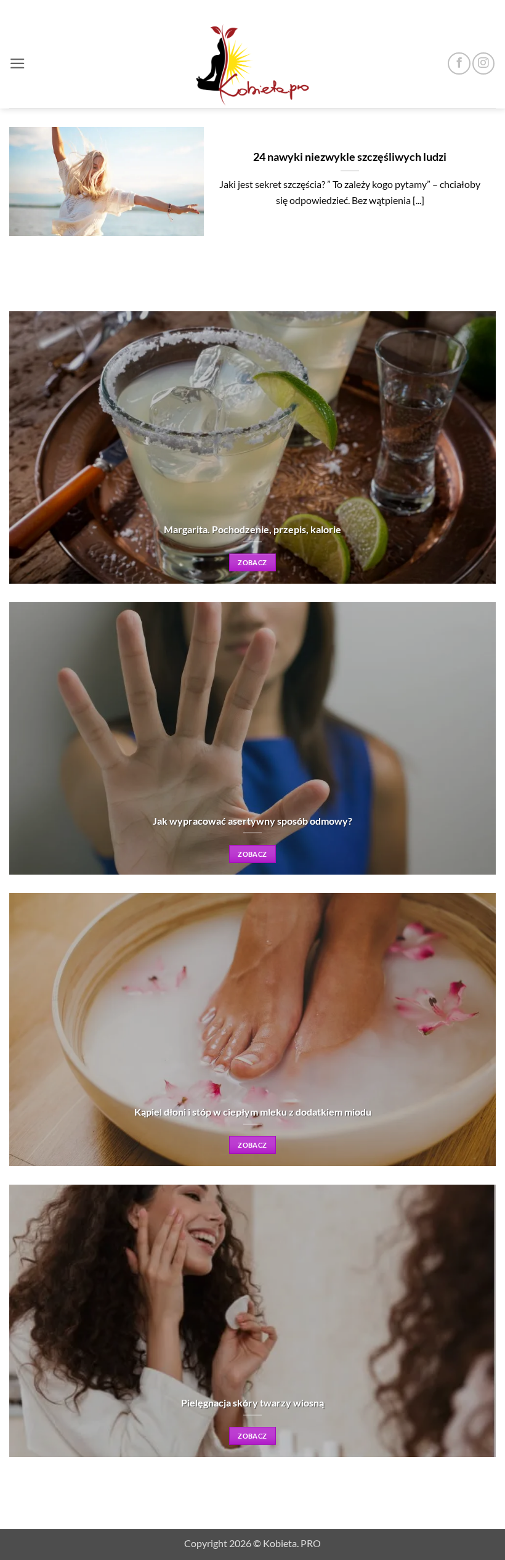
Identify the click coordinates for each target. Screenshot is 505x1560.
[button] (17, 63)
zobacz (252, 562)
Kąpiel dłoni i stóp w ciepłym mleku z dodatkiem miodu (252, 1111)
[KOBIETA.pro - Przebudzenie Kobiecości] (252, 63)
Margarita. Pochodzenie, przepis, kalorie (252, 529)
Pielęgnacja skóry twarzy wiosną (252, 1402)
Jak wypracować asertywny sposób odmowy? (252, 821)
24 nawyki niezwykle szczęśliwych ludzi (349, 156)
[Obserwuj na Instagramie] (483, 63)
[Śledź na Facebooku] (459, 63)
